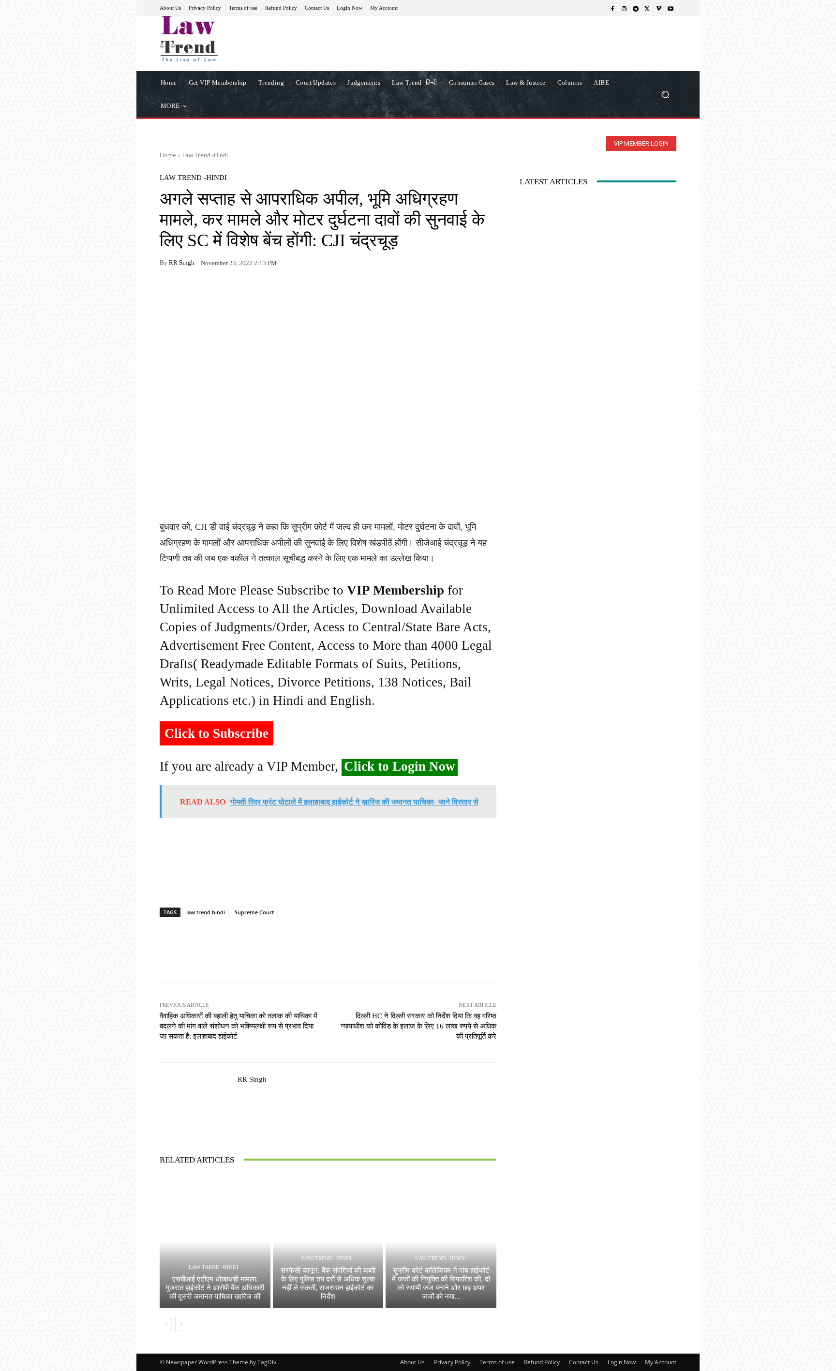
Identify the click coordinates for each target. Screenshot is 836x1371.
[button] (665, 94)
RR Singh (181, 262)
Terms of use (497, 1362)
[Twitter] (647, 8)
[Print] (236, 293)
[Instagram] (624, 8)
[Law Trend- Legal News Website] (229, 38)
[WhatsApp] (191, 293)
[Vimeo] (659, 8)
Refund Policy (542, 1362)
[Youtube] (670, 8)
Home (168, 155)
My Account (660, 1362)
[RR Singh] (199, 1096)
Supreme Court (254, 912)
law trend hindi (205, 912)
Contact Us (583, 1362)
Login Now (622, 1362)
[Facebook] (612, 8)
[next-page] (181, 1324)
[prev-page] (166, 1324)
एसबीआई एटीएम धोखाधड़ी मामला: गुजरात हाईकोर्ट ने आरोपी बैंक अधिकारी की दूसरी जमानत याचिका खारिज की (214, 1287)
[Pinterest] (258, 293)
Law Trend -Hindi (205, 155)
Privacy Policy (452, 1362)
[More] (281, 293)
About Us (412, 1362)
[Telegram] (636, 8)
